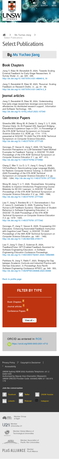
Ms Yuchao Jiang (23, 35)
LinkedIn (11, 401)
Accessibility (10, 366)
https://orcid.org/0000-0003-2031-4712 (29, 343)
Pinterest (28, 401)
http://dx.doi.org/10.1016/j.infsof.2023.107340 (23, 111)
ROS (39, 339)
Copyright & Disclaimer (30, 362)
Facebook (12, 394)
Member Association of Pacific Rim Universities (29, 441)
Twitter (27, 394)
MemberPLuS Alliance (32, 450)
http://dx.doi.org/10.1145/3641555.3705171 (22, 238)
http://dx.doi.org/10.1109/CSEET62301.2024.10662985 (28, 254)
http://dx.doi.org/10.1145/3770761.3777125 (22, 141)
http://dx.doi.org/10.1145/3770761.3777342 (22, 220)
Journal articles (15, 306)
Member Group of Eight (20, 417)
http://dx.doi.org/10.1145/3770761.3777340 (22, 196)
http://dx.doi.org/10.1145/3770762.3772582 (22, 159)
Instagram (45, 401)
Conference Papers (17, 310)
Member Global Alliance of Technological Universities (23, 432)
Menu (54, 5)
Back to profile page (11, 279)
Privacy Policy (8, 362)
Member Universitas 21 (16, 425)
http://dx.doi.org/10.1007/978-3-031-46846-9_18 (24, 78)
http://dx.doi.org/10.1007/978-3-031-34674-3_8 (24, 89)
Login (34, 5)
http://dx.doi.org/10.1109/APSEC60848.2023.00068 (26, 270)
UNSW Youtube (47, 394)
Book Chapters (15, 301)
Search (44, 5)
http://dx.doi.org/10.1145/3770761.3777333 (35, 178)
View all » (29, 320)
